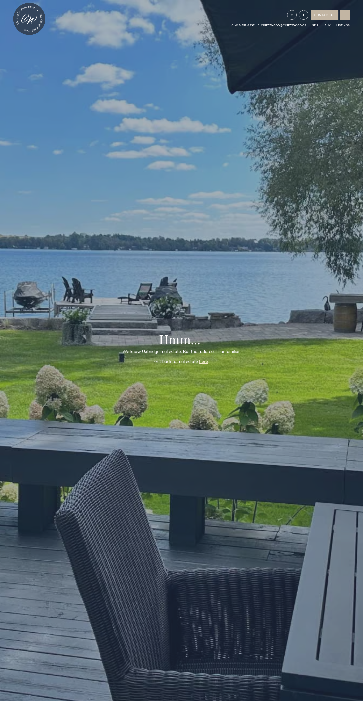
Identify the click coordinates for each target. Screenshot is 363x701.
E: (282, 25)
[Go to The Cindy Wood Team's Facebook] (303, 15)
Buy (328, 25)
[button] (345, 15)
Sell (315, 25)
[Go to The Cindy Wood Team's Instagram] (292, 15)
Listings (343, 25)
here (203, 361)
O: (243, 25)
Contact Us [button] (325, 15)
